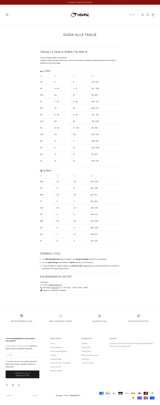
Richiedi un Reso (56, 371)
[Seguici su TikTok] (19, 385)
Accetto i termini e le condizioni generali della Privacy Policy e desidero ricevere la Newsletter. (21, 364)
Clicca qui (54, 288)
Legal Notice (86, 347)
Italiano (132, 15)
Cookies (84, 343)
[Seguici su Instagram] (13, 385)
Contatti (53, 355)
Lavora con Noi (55, 367)
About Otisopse (56, 347)
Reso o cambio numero (90, 355)
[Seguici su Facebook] (7, 385)
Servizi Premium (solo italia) (60, 363)
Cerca (52, 343)
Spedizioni (85, 359)
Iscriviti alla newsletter (22, 374)
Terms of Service (88, 363)
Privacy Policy (86, 351)
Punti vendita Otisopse (58, 351)
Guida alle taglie (56, 359)
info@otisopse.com (55, 285)
